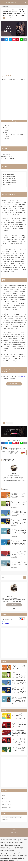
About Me (14, 604)
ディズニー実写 (13, 817)
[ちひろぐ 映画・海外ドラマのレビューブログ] (9, 2)
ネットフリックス (7, 801)
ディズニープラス (7, 804)
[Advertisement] (14, 57)
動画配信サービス (7, 807)
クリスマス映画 (5, 817)
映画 (4, 17)
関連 (8, 138)
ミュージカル (10, 423)
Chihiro (14, 473)
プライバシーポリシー (14, 832)
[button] (20, 2)
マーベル (19, 817)
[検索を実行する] (24, 577)
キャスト (7, 127)
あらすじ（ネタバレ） (10, 130)
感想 (6, 132)
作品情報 (7, 125)
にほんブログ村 (5, 623)
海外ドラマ (5, 798)
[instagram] (14, 609)
